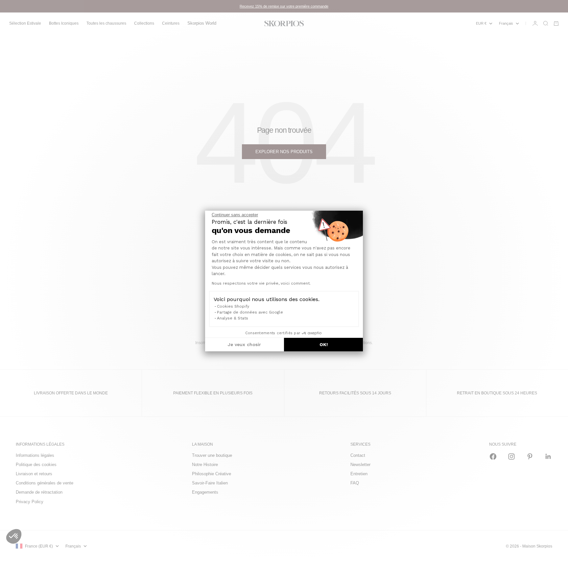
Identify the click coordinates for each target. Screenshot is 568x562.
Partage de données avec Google (250, 312)
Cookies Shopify (233, 306)
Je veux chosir (244, 344)
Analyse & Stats (232, 318)
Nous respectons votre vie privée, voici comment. (261, 283)
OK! (324, 344)
